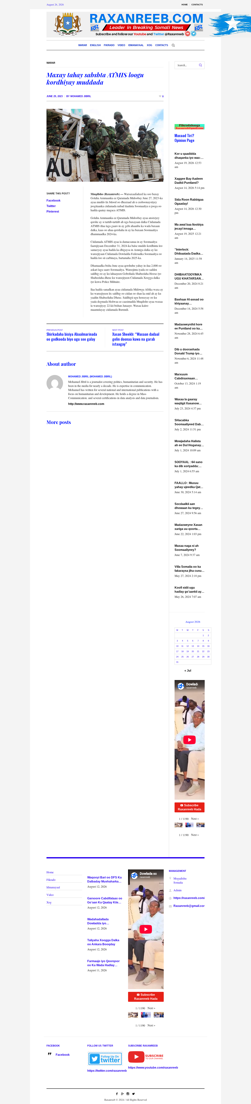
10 (177, 646)
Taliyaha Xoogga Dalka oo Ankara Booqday (103, 942)
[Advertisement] (188, 100)
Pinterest (52, 211)
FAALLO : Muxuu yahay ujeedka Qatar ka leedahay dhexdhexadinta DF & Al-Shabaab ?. (189, 485)
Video (50, 895)
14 (198, 646)
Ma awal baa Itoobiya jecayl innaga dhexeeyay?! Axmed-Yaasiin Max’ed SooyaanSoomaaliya (189, 227)
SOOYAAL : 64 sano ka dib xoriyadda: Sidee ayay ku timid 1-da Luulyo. (189, 464)
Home (50, 872)
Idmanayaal (53, 887)
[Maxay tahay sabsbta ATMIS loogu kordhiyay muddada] (105, 145)
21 (198, 651)
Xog (48, 902)
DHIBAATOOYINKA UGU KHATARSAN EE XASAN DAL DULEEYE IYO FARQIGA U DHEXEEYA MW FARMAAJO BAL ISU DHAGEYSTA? (189, 277)
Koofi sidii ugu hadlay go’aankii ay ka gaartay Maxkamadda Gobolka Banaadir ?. (189, 590)
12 (188, 646)
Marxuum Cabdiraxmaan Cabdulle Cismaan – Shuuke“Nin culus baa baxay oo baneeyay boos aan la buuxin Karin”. (188, 376)
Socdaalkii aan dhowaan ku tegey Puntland (187, 506)
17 (177, 651)
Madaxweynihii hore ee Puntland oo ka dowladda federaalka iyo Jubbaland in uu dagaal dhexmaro (189, 327)
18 (182, 651)
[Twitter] (133, 1094)
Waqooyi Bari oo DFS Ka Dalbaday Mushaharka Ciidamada (104, 880)
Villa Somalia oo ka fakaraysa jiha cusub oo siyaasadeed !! (189, 569)
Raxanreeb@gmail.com (189, 905)
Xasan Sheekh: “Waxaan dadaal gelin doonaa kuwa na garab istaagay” (135, 339)
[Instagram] (128, 1094)
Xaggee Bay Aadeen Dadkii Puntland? (189, 180)
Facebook (53, 200)
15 (203, 646)
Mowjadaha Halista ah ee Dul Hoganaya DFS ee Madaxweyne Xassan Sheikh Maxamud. (189, 443)
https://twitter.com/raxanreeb (107, 1070)
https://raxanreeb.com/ (189, 898)
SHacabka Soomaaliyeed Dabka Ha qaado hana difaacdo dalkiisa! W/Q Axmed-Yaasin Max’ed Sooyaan (189, 422)
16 (208, 646)
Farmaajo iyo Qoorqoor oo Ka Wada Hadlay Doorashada (103, 963)
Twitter (51, 206)
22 (203, 651)
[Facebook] (117, 1094)
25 (182, 657)
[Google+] (122, 1094)
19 (188, 651)
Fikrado (50, 880)
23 (208, 651)
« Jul (187, 670)
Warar (50, 62)
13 (193, 646)
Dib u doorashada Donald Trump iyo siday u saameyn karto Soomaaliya (187, 352)
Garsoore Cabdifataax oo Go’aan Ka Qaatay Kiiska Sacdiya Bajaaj (104, 900)
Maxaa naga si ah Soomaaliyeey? (187, 547)
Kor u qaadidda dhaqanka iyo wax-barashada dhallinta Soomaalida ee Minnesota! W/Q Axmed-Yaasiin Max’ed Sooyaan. (188, 156)
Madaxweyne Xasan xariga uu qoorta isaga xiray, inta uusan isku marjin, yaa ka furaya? (188, 527)
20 (193, 651)
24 (177, 657)
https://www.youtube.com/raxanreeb (153, 1067)
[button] (195, 819)
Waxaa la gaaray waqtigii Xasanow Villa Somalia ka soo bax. (188, 401)
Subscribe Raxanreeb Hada (189, 807)
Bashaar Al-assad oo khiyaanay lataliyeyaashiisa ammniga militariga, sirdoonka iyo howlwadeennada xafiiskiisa (189, 302)
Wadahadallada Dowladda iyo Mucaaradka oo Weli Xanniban (101, 921)
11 (182, 646)
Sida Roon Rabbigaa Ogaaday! (189, 201)
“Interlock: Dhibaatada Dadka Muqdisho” (187, 252)
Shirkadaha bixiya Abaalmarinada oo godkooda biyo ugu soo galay (71, 336)
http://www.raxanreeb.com (86, 403)
